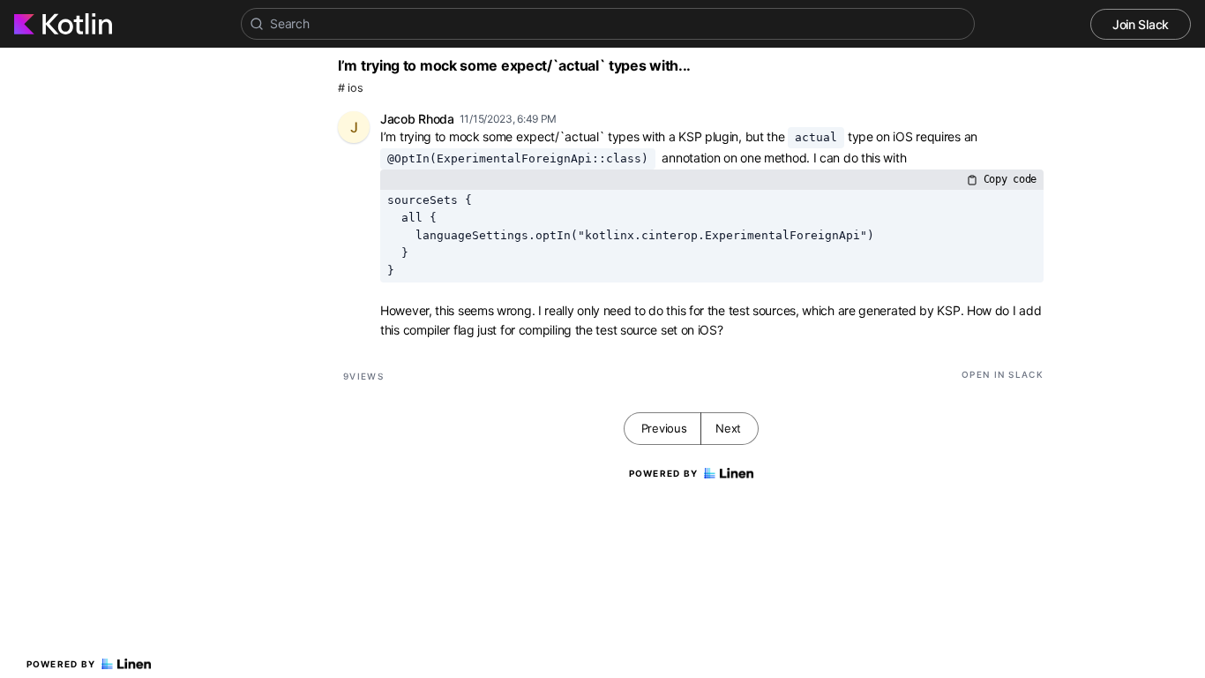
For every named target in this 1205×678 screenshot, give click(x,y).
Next (728, 428)
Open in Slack (1003, 374)
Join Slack (1140, 24)
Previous (664, 428)
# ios (350, 87)
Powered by (61, 664)
